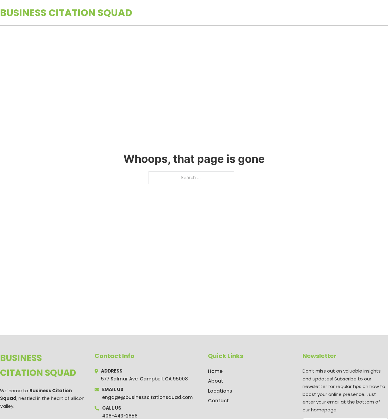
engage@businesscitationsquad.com (147, 397)
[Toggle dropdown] (386, 13)
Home (318, 12)
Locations (345, 12)
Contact (218, 400)
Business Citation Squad (66, 12)
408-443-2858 (120, 416)
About (215, 380)
